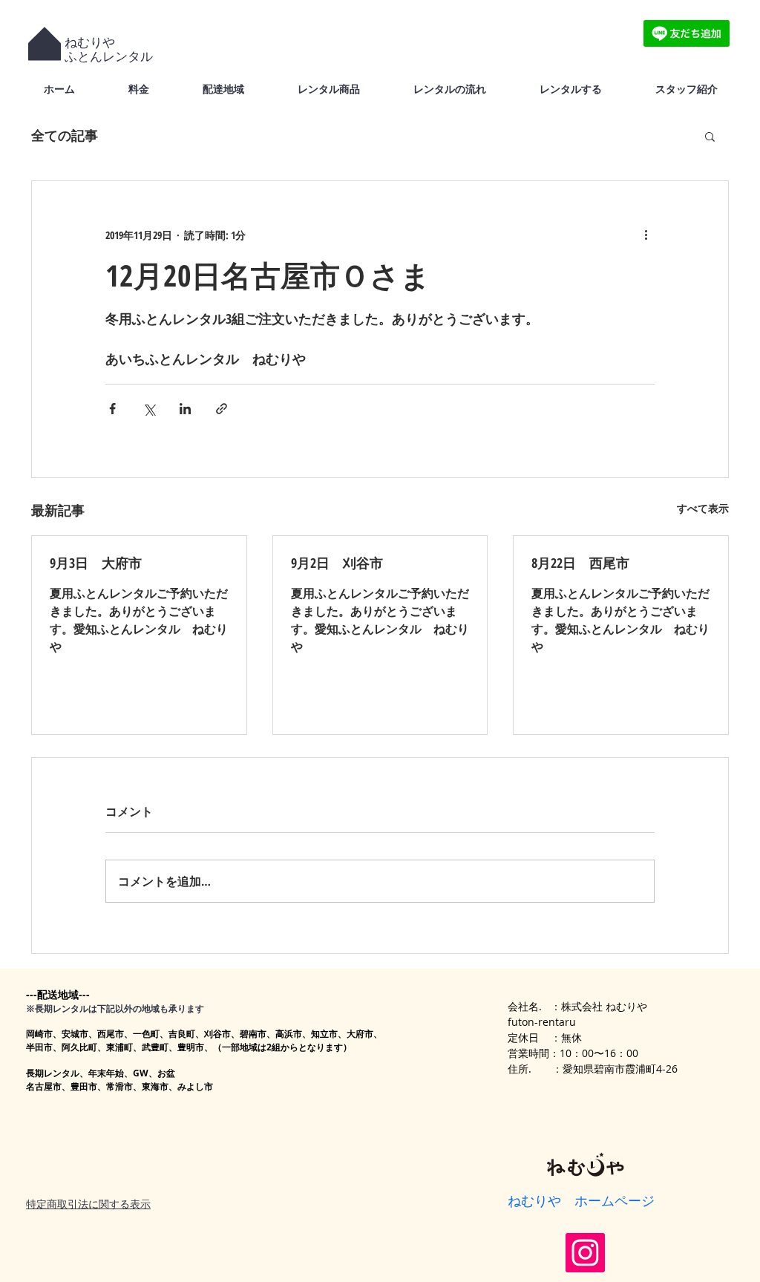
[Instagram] (585, 1252)
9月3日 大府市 (96, 563)
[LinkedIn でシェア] (185, 409)
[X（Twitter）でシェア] (149, 409)
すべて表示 (703, 508)
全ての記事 (64, 135)
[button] (710, 136)
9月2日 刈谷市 (337, 563)
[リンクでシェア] (221, 409)
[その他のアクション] (646, 234)
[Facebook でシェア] (112, 409)
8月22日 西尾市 (580, 563)
